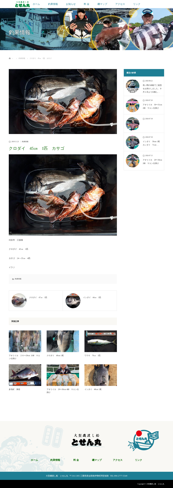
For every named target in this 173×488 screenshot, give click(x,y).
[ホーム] (10, 55)
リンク (136, 4)
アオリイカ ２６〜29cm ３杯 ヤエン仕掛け (24, 357)
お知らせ (71, 4)
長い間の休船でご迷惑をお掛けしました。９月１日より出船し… (152, 88)
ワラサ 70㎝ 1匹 (92, 356)
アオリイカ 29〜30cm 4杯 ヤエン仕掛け (63, 390)
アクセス (120, 4)
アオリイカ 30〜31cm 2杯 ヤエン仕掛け (152, 106)
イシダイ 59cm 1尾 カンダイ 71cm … (152, 143)
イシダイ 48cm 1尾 (93, 389)
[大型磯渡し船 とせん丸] (86, 446)
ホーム (36, 4)
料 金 (86, 4)
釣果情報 (53, 4)
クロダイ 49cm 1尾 (55, 356)
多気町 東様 (14, 389)
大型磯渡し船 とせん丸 (155, 484)
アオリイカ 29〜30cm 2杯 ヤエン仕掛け (152, 161)
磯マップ (102, 4)
